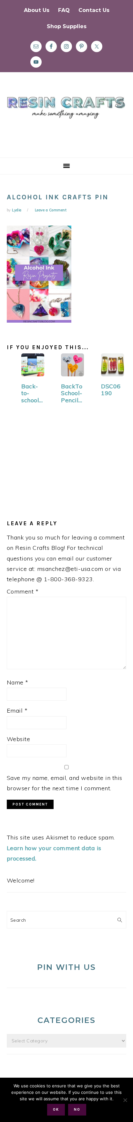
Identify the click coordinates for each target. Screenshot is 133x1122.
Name (17, 682)
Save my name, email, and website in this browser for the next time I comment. (64, 783)
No (77, 1109)
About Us (36, 10)
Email (17, 710)
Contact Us (93, 10)
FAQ (64, 10)
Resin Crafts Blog (66, 121)
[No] (125, 1100)
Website (18, 739)
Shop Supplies (67, 26)
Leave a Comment (51, 210)
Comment (23, 591)
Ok (56, 1109)
